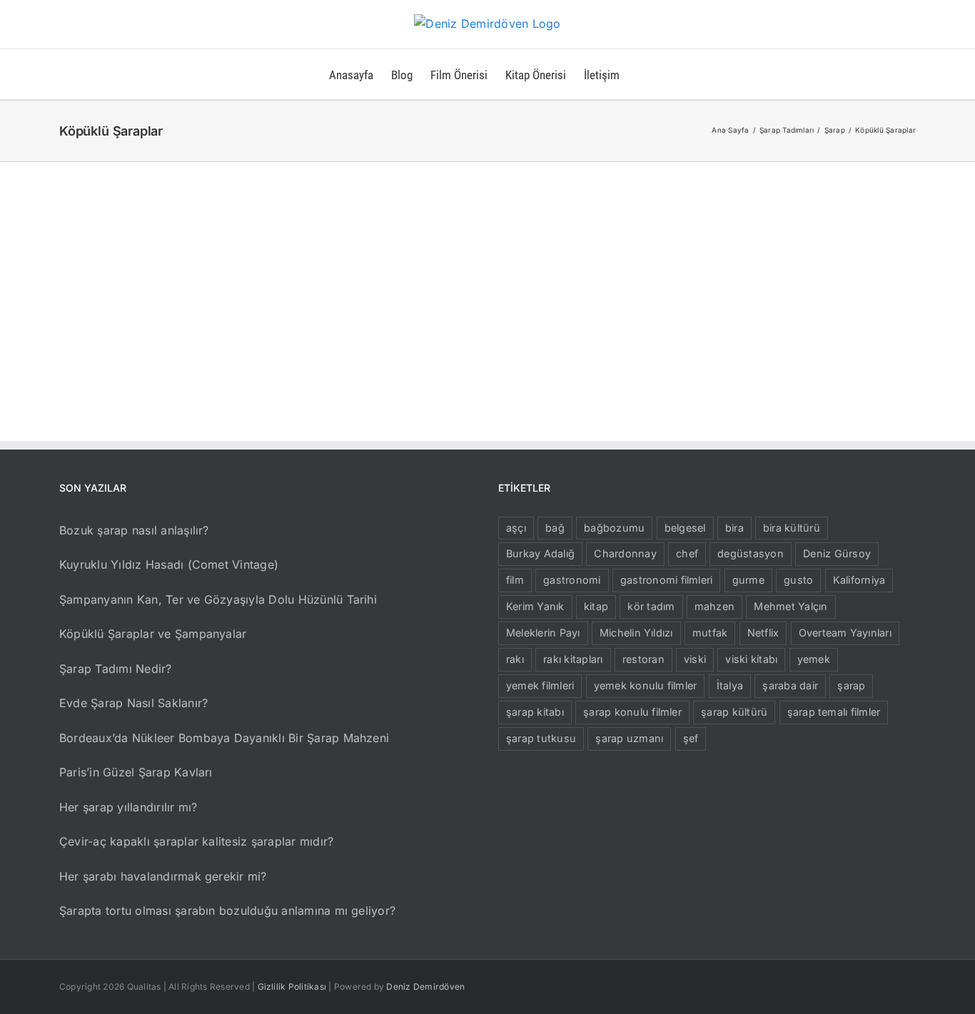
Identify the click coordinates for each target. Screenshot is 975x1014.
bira (734, 528)
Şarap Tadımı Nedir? (115, 668)
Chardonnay (625, 553)
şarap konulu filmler (632, 712)
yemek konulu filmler (645, 685)
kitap (596, 606)
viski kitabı (751, 659)
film (515, 580)
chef (687, 553)
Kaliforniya (859, 580)
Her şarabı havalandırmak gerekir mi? (163, 876)
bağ (555, 528)
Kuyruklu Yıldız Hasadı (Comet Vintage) (168, 564)
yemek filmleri (540, 685)
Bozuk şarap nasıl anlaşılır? (134, 530)
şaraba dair (790, 685)
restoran (643, 659)
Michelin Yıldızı (636, 633)
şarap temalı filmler (834, 712)
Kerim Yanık (535, 606)
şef (691, 738)
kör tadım (651, 606)
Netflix (763, 633)
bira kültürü (791, 528)
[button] (642, 74)
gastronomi (571, 580)
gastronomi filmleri (666, 580)
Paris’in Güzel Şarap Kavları (136, 772)
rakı (515, 659)
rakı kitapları (572, 659)
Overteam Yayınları (845, 633)
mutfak (709, 633)
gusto (798, 580)
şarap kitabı (535, 712)
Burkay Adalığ (540, 553)
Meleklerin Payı (543, 633)
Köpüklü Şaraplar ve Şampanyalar (152, 634)
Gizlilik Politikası (292, 986)
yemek (813, 659)
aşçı (516, 528)
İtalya (730, 685)
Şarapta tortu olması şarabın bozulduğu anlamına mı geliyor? (227, 910)
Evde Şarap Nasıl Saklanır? (133, 703)
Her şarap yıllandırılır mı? (128, 807)
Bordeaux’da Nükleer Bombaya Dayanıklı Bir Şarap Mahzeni (224, 738)
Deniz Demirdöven (425, 986)
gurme (748, 580)
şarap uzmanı (629, 738)
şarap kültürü (734, 712)
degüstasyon (750, 553)
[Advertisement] (487, 269)
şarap (851, 685)
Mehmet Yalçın (790, 606)
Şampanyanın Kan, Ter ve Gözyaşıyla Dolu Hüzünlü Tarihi (218, 599)
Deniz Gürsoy (837, 553)
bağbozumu (614, 528)
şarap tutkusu (541, 738)
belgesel (685, 528)
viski (695, 659)
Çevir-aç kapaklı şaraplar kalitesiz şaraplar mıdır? (196, 841)
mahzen (714, 606)
